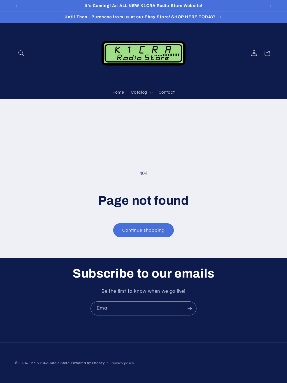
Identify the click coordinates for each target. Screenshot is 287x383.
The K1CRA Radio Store (49, 362)
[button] (21, 53)
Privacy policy (122, 363)
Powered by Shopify (88, 362)
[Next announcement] (270, 5)
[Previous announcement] (16, 5)
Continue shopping (143, 230)
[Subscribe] (189, 308)
